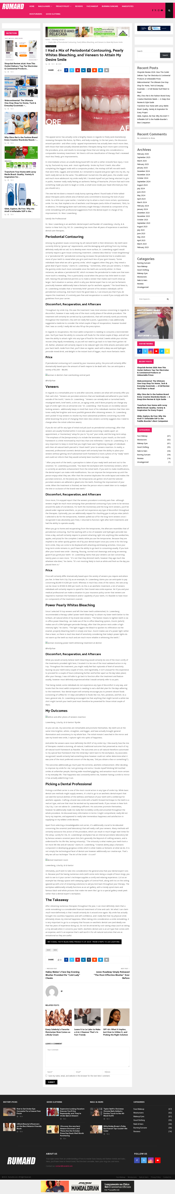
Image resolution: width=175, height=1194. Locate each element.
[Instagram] (159, 10)
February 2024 (143, 206)
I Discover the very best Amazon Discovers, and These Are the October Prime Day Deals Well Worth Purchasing (72, 1131)
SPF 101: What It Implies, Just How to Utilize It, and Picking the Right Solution (115, 1032)
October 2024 (142, 178)
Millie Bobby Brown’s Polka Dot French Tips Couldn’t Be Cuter (115, 1128)
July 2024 (141, 188)
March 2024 (142, 202)
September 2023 (143, 223)
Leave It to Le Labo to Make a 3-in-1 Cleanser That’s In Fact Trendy (87, 1032)
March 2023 (142, 244)
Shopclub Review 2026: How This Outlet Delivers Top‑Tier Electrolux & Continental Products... (20, 66)
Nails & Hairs (44, 6)
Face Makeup (92, 6)
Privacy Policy (62, 6)
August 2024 (142, 185)
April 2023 (141, 240)
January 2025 (142, 168)
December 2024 (143, 171)
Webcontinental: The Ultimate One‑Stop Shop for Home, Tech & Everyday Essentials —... (20, 103)
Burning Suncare (110, 6)
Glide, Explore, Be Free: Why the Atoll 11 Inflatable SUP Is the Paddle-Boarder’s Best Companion (153, 119)
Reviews (79, 6)
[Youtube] (162, 10)
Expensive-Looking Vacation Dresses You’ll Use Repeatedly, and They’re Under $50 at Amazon (72, 1112)
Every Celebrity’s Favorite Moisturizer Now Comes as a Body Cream (57, 1032)
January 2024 (142, 209)
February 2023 (143, 247)
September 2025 (143, 157)
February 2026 (143, 154)
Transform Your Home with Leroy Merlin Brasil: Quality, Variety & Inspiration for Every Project (152, 109)
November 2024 (143, 175)
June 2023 (141, 233)
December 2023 (143, 213)
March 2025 (142, 161)
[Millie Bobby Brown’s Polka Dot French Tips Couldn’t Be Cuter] (96, 1129)
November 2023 (143, 216)
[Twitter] (156, 10)
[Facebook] (153, 10)
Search (139, 51)
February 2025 (143, 164)
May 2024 (141, 195)
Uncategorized (142, 287)
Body (48, 950)
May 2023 (141, 237)
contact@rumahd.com (64, 1166)
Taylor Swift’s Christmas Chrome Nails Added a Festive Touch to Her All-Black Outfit (114, 1112)
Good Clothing (53, 14)
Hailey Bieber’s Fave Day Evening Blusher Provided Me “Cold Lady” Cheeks (62, 975)
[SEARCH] (168, 299)
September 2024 (143, 182)
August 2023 (142, 227)
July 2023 (141, 230)
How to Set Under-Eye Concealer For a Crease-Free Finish (29, 1111)
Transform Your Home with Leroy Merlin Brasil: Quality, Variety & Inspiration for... (20, 174)
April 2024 (141, 199)
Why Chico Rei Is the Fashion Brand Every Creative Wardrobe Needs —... (21, 139)
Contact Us (167, 1177)
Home (31, 6)
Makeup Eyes (127, 6)
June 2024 (141, 192)
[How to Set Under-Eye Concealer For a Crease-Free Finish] (9, 1112)
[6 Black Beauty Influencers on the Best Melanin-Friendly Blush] (9, 1127)
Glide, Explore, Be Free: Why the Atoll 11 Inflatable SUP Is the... (19, 210)
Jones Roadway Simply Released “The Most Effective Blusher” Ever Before (112, 975)
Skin (55, 950)
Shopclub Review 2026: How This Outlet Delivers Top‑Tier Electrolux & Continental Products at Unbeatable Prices (153, 75)
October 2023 (142, 220)
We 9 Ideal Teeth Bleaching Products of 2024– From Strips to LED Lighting (84, 942)
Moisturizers (35, 14)
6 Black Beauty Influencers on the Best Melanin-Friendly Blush (29, 1126)
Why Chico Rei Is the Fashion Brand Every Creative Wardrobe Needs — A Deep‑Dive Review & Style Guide (153, 99)
